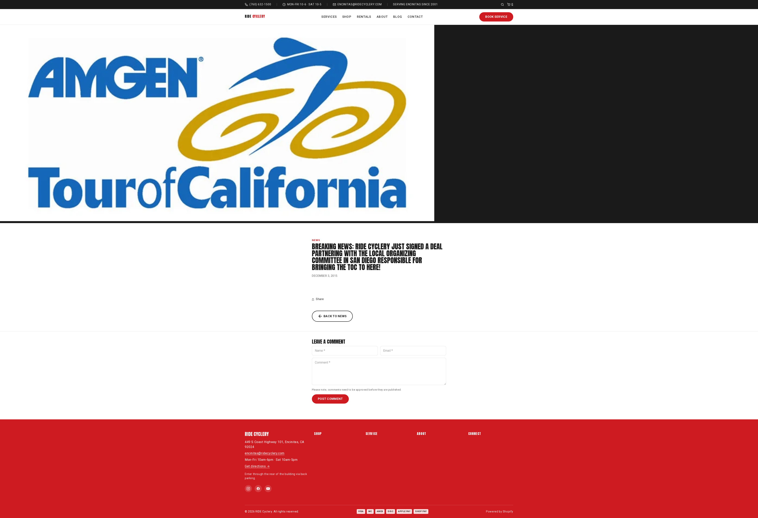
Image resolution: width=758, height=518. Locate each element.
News (316, 240)
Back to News (335, 316)
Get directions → (257, 466)
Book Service (496, 17)
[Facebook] (258, 488)
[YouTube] (268, 488)
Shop (346, 17)
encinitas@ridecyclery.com (360, 4)
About (382, 17)
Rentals (364, 17)
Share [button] (320, 299)
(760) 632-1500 (260, 4)
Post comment (330, 399)
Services (329, 17)
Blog (397, 17)
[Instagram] (248, 488)
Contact (415, 17)
